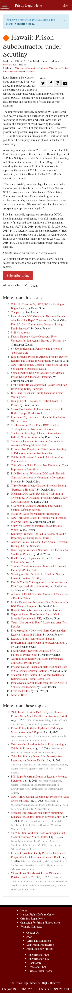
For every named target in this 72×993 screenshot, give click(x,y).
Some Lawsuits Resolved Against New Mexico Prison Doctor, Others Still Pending (37, 375)
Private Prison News (40, 971)
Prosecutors (50, 820)
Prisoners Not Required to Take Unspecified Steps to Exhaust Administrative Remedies (39, 451)
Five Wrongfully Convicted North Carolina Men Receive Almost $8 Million (38, 632)
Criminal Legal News (32, 918)
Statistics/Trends (59, 720)
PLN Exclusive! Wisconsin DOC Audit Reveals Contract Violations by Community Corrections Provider (38, 477)
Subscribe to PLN (39, 955)
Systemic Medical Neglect (46, 764)
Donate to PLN (37, 967)
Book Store (35, 963)
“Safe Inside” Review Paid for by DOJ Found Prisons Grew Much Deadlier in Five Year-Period (39, 714)
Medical (14, 784)
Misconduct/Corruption (26, 67)
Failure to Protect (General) (42, 885)
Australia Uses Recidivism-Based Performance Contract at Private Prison (37, 661)
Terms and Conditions (38, 940)
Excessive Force (32, 865)
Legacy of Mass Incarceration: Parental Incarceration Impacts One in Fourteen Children (38, 640)
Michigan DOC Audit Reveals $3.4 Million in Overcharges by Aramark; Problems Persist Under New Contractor (39, 497)
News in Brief (19, 695)
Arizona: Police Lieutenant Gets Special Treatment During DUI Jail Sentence (39, 544)
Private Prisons (18, 841)
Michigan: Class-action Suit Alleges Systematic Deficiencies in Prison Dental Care (37, 677)
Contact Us (32, 932)
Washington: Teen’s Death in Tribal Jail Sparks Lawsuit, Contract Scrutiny (37, 576)
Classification (51, 800)
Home (23, 910)
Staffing (38, 724)
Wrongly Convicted (31, 926)
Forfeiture (56, 736)
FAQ (29, 936)
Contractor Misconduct (49, 67)
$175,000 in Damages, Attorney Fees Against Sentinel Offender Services (36, 508)
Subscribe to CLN (39, 959)
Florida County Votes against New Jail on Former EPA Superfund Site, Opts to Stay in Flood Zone (39, 584)
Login (34, 285)
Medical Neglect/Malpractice (24, 768)
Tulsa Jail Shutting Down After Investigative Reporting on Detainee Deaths (36, 758)
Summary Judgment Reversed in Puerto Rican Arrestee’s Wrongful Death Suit (37, 443)
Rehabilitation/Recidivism (43, 752)
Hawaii (31, 71)
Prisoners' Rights (42, 808)
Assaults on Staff (51, 724)
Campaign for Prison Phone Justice (40, 922)
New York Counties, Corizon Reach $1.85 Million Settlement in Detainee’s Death (39, 367)
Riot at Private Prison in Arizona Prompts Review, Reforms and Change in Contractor (39, 358)
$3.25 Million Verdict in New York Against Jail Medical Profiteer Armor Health (38, 835)
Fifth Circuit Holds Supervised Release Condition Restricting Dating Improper (39, 387)
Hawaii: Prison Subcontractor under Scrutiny (36, 610)
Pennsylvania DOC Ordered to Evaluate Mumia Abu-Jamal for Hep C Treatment (38, 318)
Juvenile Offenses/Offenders (36, 824)
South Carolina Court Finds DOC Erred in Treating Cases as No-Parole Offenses (35, 427)
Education (25, 752)
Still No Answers (20, 332)
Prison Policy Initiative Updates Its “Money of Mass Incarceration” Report (37, 730)
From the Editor (20, 691)
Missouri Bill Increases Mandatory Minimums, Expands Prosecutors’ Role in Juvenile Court (37, 815)
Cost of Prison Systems (22, 724)
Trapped (15, 312)
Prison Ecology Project (39, 949)
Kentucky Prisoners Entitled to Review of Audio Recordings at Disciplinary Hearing (38, 536)
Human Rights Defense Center (37, 914)
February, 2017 (10, 64)
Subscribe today (24, 24)
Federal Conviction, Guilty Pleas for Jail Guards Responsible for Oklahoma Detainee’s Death (38, 855)
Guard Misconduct (19, 885)
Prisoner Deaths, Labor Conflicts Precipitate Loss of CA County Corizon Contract (39, 669)
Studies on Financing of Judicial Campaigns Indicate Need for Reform (36, 435)
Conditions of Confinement (33, 784)
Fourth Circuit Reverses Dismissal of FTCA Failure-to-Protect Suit (36, 652)
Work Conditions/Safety (39, 720)
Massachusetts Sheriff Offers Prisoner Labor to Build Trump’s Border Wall (37, 411)
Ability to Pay (39, 740)
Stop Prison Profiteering (40, 944)
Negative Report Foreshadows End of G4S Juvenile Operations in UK (35, 616)
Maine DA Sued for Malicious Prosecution (35, 514)
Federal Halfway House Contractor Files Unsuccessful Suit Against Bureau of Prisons (36, 338)
